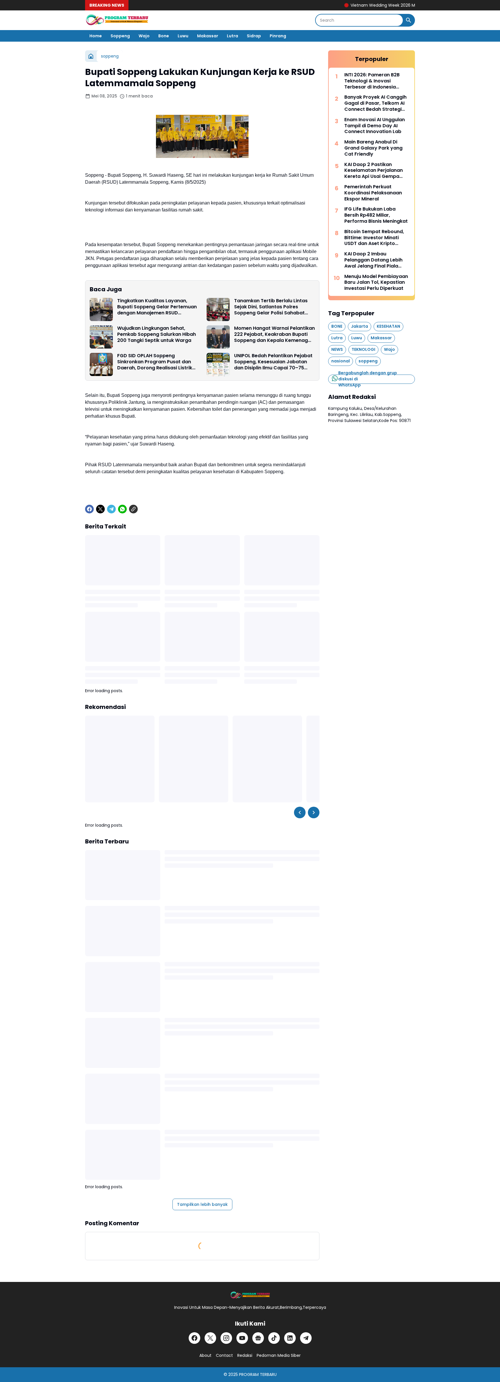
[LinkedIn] (290, 1338)
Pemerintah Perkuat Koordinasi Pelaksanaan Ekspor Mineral (373, 193)
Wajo (144, 36)
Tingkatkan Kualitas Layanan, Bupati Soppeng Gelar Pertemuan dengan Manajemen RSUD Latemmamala (157, 307)
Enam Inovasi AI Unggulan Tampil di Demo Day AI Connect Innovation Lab (374, 126)
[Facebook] (89, 509)
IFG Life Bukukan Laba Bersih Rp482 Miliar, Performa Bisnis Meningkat (376, 215)
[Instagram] (226, 1338)
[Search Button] (408, 20)
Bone (163, 36)
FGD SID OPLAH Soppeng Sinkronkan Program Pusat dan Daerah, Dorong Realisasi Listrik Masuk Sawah (154, 362)
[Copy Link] (133, 509)
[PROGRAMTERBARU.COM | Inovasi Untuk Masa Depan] (117, 20)
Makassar (207, 36)
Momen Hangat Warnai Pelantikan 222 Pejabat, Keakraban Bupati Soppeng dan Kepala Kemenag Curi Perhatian (274, 334)
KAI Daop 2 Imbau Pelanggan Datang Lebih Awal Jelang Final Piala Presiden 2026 (373, 260)
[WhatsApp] (122, 509)
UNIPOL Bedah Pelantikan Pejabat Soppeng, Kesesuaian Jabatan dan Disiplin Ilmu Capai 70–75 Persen (273, 362)
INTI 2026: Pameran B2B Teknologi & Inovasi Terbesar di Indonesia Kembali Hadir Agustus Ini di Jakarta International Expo (377, 81)
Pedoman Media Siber (279, 1355)
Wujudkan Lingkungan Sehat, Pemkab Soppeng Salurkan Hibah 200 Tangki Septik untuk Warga (156, 334)
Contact (224, 1355)
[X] (100, 509)
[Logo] (250, 1295)
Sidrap (254, 36)
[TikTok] (274, 1338)
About (205, 1355)
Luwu (183, 36)
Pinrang (278, 36)
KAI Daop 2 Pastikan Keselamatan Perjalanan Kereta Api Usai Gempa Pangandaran (373, 171)
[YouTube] (242, 1338)
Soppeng (120, 36)
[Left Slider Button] (300, 812)
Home (95, 36)
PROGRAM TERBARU (258, 1374)
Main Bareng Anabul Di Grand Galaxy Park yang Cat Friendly (373, 148)
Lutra (232, 36)
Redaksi (244, 1355)
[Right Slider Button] (313, 812)
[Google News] (258, 1338)
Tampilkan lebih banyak (202, 1204)
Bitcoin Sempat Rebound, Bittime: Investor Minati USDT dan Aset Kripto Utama (374, 238)
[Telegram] (111, 509)
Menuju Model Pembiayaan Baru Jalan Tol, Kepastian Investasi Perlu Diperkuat (376, 283)
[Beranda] (91, 56)
